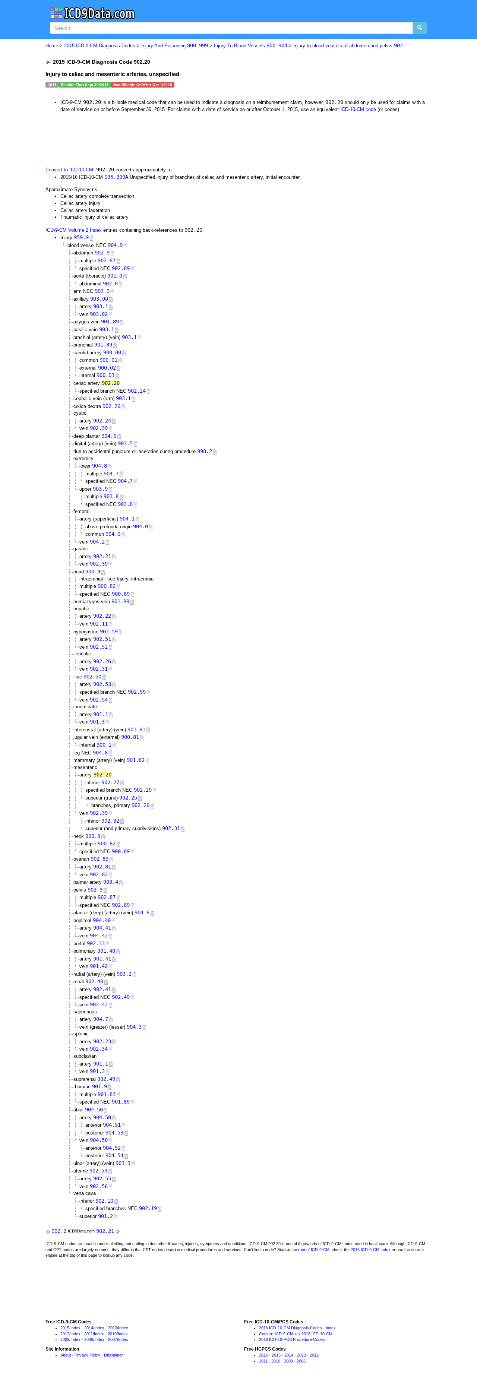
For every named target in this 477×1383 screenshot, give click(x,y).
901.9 (99, 1086)
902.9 (102, 253)
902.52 (99, 647)
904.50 (94, 1110)
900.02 (107, 368)
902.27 (110, 782)
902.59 (109, 631)
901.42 (99, 966)
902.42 (99, 1004)
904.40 (102, 920)
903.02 (99, 314)
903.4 (110, 882)
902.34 (99, 1049)
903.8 (111, 496)
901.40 (106, 951)
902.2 (58, 1231)
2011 (88, 1334)
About (65, 1355)
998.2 (204, 451)
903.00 (99, 299)
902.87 (107, 260)
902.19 (148, 1208)
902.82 (99, 874)
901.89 (110, 322)
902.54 (99, 700)
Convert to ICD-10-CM (69, 170)
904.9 (115, 245)
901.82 (136, 760)
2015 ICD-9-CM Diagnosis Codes (99, 45)
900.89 (121, 594)
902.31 (99, 669)
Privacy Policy (87, 1355)
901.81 (136, 729)
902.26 (111, 406)
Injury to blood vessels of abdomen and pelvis (349, 45)
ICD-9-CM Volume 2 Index (73, 230)
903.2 (124, 974)
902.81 (102, 867)
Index (75, 1328)
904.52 (112, 1148)
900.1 (104, 745)
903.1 (100, 306)
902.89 (121, 268)
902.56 (99, 1186)
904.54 (114, 1155)
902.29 (143, 790)
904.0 (140, 526)
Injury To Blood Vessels (250, 45)
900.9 (92, 572)
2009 (64, 1339)
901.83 (107, 1094)
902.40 (94, 981)
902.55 (102, 1178)
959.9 (81, 237)
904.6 (108, 436)
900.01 (108, 360)
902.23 (102, 1041)
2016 (263, 1355)
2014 (88, 1328)
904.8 (99, 466)
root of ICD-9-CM (313, 1249)
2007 (112, 1339)
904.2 (97, 542)
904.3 (134, 1027)
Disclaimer (113, 1355)
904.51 (112, 1125)
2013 (112, 1328)
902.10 (104, 1201)
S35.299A (116, 177)
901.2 (105, 1216)
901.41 (102, 959)
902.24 (137, 391)
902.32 (110, 821)
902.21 (102, 556)
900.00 (112, 352)
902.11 (99, 624)
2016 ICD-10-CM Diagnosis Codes (290, 1328)
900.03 (105, 375)
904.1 (127, 519)
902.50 (92, 677)
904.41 (102, 928)
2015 (64, 1328)
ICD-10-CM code (358, 109)
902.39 (99, 428)
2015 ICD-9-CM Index (371, 1249)
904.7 (111, 474)
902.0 (110, 284)
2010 (112, 1334)
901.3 (97, 722)
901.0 (114, 276)
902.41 (102, 989)
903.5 (125, 443)
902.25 (128, 798)
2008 (88, 1339)
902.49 (121, 997)
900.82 (107, 586)
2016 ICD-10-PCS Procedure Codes (292, 1339)
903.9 (102, 291)
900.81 (130, 737)
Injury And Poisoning (174, 45)
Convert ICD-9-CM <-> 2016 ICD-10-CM (295, 1334)
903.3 (123, 1163)
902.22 (102, 616)
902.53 (102, 684)
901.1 (100, 714)
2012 (64, 1334)
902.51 (102, 639)
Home (51, 45)
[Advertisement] (178, 138)
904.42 (99, 936)
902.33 (96, 943)
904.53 (114, 1133)
